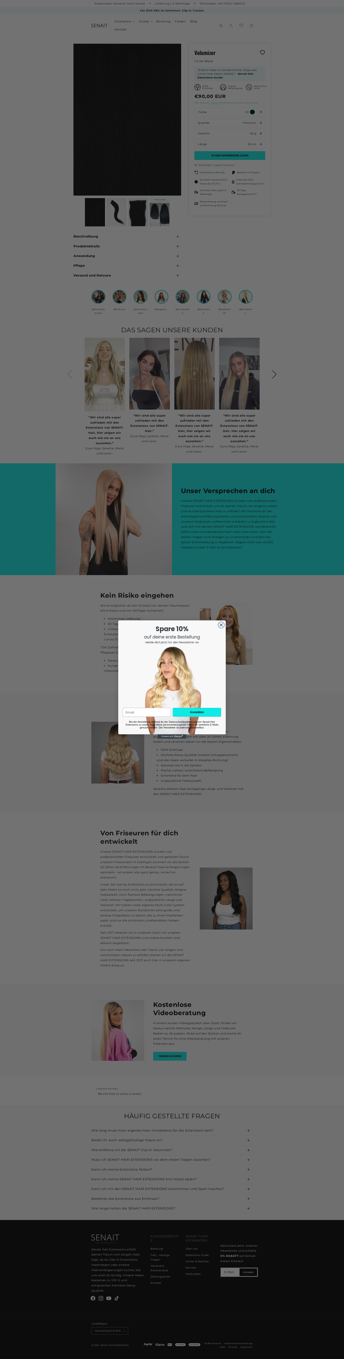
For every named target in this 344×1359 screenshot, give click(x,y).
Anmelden (197, 712)
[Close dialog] (221, 625)
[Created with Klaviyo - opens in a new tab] (172, 736)
